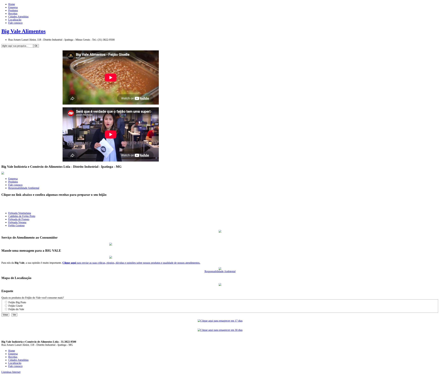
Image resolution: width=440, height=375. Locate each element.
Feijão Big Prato (17, 302)
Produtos (13, 181)
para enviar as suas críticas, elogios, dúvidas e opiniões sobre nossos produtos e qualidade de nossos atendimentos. (131, 262)
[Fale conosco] (110, 257)
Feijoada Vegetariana (19, 213)
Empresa (13, 178)
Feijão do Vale (16, 309)
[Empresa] (2, 173)
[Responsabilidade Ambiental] (220, 268)
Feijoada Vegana (17, 222)
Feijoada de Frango (18, 219)
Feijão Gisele (15, 305)
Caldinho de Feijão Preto (21, 216)
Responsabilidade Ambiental (23, 187)
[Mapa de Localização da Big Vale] (220, 284)
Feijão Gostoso (16, 225)
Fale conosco (15, 184)
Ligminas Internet (10, 372)
